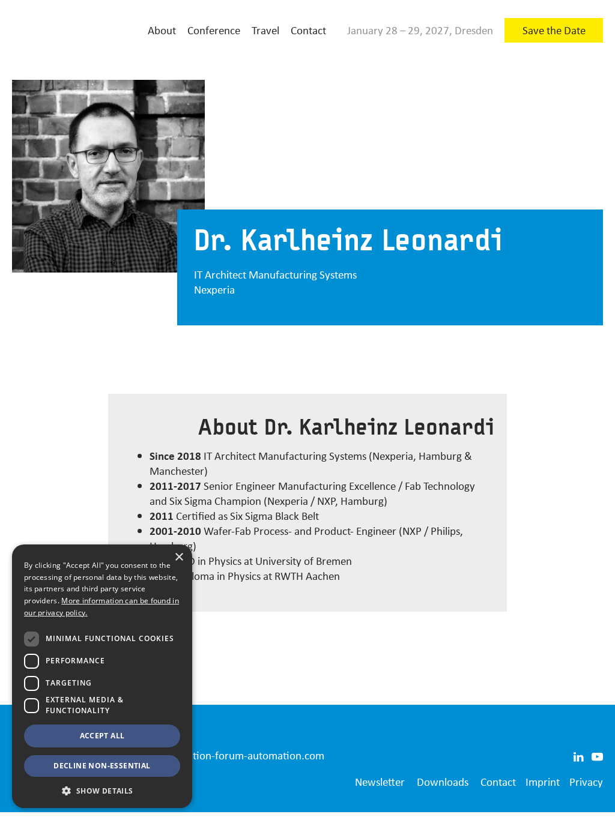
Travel (265, 30)
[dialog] (102, 676)
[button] (102, 790)
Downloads (442, 781)
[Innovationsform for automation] (72, 30)
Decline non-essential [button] (101, 766)
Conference (213, 30)
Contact (308, 30)
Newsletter (380, 781)
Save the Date (554, 30)
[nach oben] (592, 805)
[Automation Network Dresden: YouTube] (597, 755)
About (162, 30)
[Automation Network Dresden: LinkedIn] (578, 755)
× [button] (178, 557)
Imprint (543, 781)
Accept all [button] (102, 736)
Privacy (586, 781)
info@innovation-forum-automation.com (228, 755)
